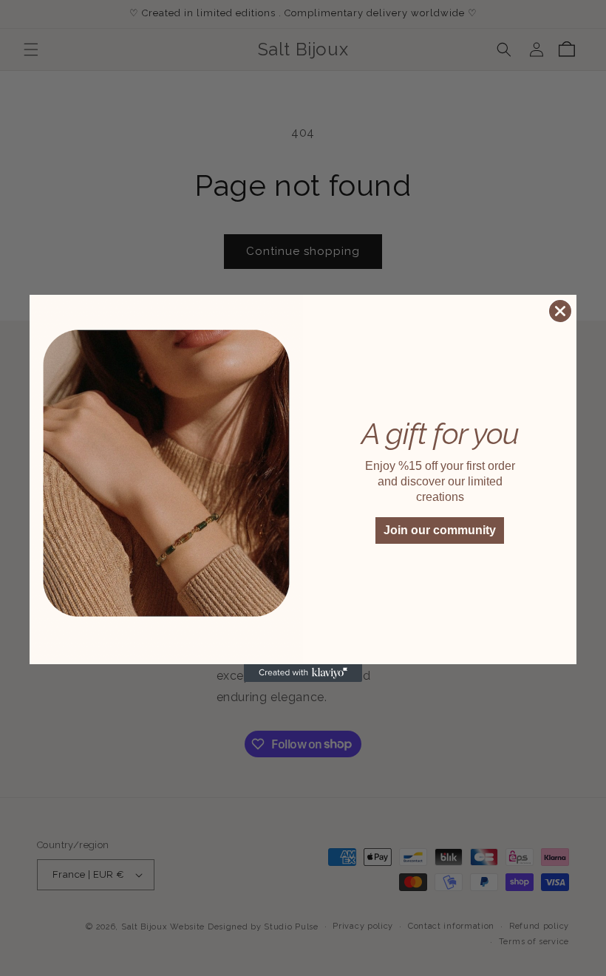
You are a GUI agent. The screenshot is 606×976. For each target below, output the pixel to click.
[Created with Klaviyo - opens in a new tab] (303, 673)
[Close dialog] (560, 311)
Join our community (440, 530)
